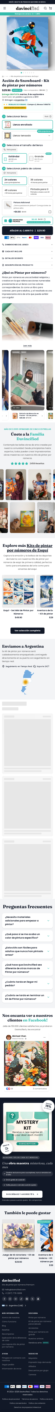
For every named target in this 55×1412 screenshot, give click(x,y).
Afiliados (32, 1366)
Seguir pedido (8, 1364)
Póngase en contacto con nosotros (13, 1359)
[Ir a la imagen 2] (23, 72)
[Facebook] (4, 1298)
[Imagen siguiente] (51, 43)
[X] (32, 1298)
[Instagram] (10, 1298)
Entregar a (14, 100)
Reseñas (5, 1330)
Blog (4, 1325)
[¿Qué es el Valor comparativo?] (47, 90)
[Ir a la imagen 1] (21, 72)
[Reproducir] (27, 380)
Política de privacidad (11, 1399)
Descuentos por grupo (38, 1370)
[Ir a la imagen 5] (29, 72)
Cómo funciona (9, 1321)
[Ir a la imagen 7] (33, 72)
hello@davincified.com (15, 1289)
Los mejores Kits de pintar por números (13, 1345)
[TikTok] (21, 1298)
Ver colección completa (27, 630)
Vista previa (11, 149)
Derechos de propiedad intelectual (27, 1407)
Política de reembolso (18, 1403)
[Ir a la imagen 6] (31, 72)
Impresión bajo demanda (40, 1362)
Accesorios (33, 1328)
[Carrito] (50, 8)
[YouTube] (15, 1298)
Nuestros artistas (36, 1338)
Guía (46, 116)
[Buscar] (45, 8)
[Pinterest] (27, 1298)
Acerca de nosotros (11, 1317)
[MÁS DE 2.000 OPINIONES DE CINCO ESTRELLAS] (27, 501)
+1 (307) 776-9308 (13, 1293)
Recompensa (8, 1334)
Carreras (32, 1374)
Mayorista (33, 1358)
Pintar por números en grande (38, 1333)
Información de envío (11, 1368)
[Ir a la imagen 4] (27, 72)
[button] (27, 207)
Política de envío (46, 1399)
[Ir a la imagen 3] (25, 72)
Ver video (16, 408)
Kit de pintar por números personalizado (40, 1322)
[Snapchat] (38, 1298)
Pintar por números (37, 1317)
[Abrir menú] (4, 8)
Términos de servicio (30, 1399)
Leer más (27, 345)
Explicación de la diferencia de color (14, 1339)
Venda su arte (38, 1342)
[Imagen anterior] (3, 43)
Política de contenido (37, 1403)
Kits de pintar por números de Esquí (24, 76)
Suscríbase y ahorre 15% (20, 1194)
